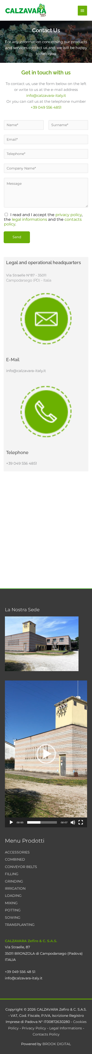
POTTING (13, 910)
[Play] (11, 822)
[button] (46, 754)
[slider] (42, 822)
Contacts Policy (46, 1034)
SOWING (12, 917)
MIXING (11, 903)
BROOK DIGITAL (56, 1044)
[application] (46, 753)
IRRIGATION (15, 888)
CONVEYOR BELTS (21, 867)
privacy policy (68, 214)
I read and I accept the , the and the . (43, 219)
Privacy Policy (34, 1028)
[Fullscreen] (80, 822)
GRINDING (14, 881)
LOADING (13, 896)
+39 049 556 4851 (46, 107)
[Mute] (72, 822)
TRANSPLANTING (20, 925)
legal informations (29, 219)
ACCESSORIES (17, 852)
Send (17, 237)
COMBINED (15, 859)
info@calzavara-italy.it (46, 95)
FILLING (11, 874)
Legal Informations (65, 1028)
